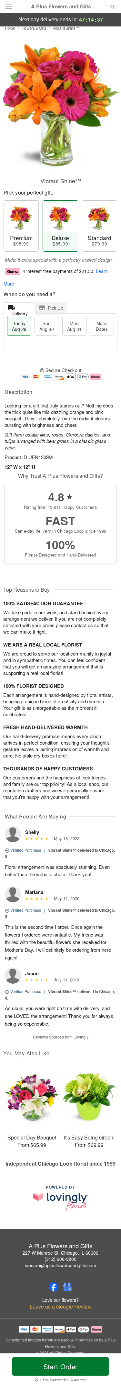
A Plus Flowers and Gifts (61, 6)
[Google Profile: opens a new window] (67, 1286)
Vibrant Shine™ (62, 850)
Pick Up (55, 308)
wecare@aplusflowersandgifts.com (60, 1265)
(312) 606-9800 (60, 1259)
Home (10, 28)
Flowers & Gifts (34, 28)
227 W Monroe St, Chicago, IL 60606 (60, 1253)
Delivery (19, 312)
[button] (107, 1370)
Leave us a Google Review (61, 1306)
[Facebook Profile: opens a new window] (53, 1286)
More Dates (102, 326)
